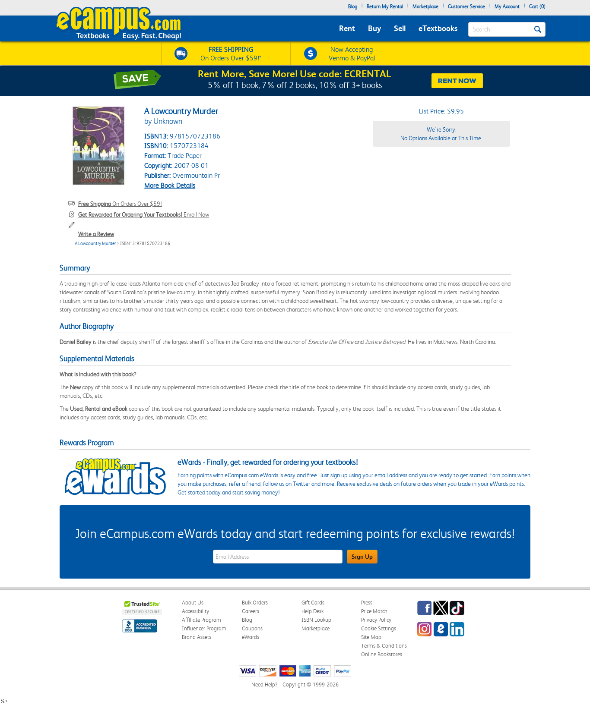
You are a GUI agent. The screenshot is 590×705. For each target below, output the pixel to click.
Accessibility (195, 611)
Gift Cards (312, 602)
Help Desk (312, 611)
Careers (250, 611)
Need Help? (264, 684)
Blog (352, 6)
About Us (192, 602)
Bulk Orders (255, 602)
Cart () (537, 6)
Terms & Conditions (384, 645)
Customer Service (466, 6)
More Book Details (169, 185)
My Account (507, 6)
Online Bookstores (381, 654)
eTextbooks (438, 28)
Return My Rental (385, 6)
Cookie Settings (378, 628)
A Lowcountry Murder (95, 243)
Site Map (371, 637)
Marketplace (425, 6)
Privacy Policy (376, 620)
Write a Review (96, 233)
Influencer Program (204, 628)
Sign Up (362, 556)
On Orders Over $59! (120, 203)
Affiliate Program (201, 620)
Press (366, 602)
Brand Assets (196, 637)
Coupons (252, 628)
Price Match (374, 611)
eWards (250, 637)
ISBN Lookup (316, 620)
